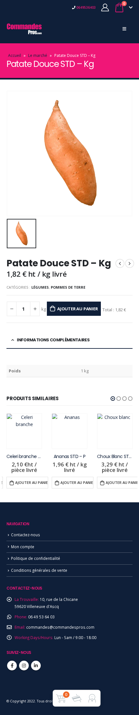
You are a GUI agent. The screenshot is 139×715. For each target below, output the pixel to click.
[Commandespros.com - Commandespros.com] (24, 29)
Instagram (24, 665)
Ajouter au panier (77, 309)
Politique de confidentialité (35, 558)
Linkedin (36, 665)
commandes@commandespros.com (60, 627)
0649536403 (85, 7)
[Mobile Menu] (124, 28)
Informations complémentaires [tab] (53, 340)
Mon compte (22, 546)
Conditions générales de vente (39, 570)
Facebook (12, 665)
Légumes (40, 287)
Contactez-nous (25, 534)
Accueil (14, 55)
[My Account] (105, 7)
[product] (24, 431)
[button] (113, 398)
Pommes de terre (68, 287)
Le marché (37, 55)
